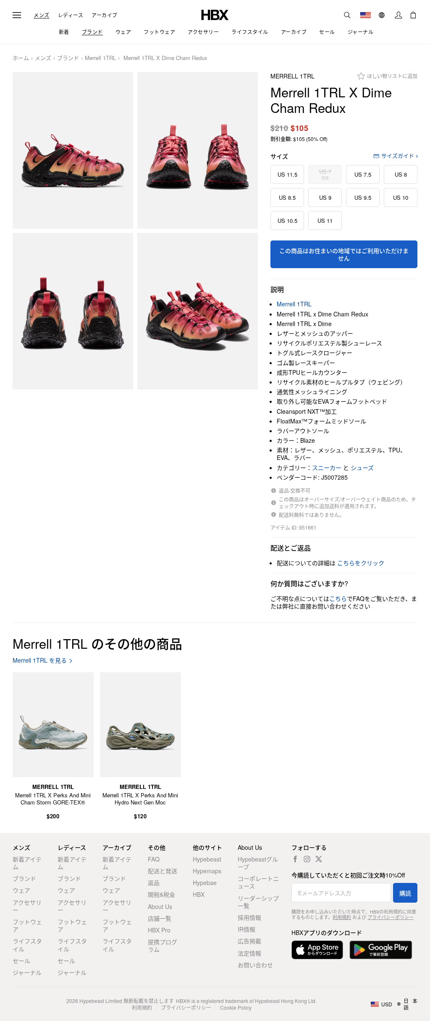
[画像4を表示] (197, 311)
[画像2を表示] (197, 150)
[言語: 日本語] (383, 15)
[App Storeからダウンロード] (317, 949)
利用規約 (342, 917)
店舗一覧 (159, 918)
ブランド (68, 58)
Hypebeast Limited (100, 1000)
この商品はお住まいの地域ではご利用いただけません (344, 254)
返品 (154, 882)
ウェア (21, 890)
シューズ (362, 467)
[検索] (347, 15)
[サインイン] (398, 15)
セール (21, 960)
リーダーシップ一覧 (258, 901)
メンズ (42, 15)
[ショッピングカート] (413, 15)
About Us (160, 906)
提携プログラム (162, 945)
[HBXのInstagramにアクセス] (307, 859)
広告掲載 (249, 941)
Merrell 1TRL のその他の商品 (97, 643)
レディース (71, 15)
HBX (199, 894)
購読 (405, 893)
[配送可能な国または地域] (365, 15)
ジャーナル (27, 972)
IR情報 (246, 929)
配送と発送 (162, 871)
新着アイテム (27, 862)
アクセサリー (27, 906)
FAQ (154, 859)
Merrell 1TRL (100, 58)
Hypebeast (207, 859)
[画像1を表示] (73, 150)
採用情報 (249, 917)
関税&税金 (161, 894)
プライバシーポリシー (390, 917)
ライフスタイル (27, 944)
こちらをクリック (360, 563)
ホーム (21, 58)
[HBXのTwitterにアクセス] (318, 859)
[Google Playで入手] (380, 949)
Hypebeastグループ (258, 862)
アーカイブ (105, 15)
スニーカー (326, 467)
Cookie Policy (236, 1007)
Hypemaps (207, 871)
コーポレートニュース (258, 882)
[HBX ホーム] (215, 14)
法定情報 (249, 953)
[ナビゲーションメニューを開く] (17, 15)
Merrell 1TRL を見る (40, 660)
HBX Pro (159, 930)
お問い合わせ (255, 965)
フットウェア (27, 925)
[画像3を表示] (73, 311)
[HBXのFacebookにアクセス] (295, 859)
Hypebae (205, 882)
